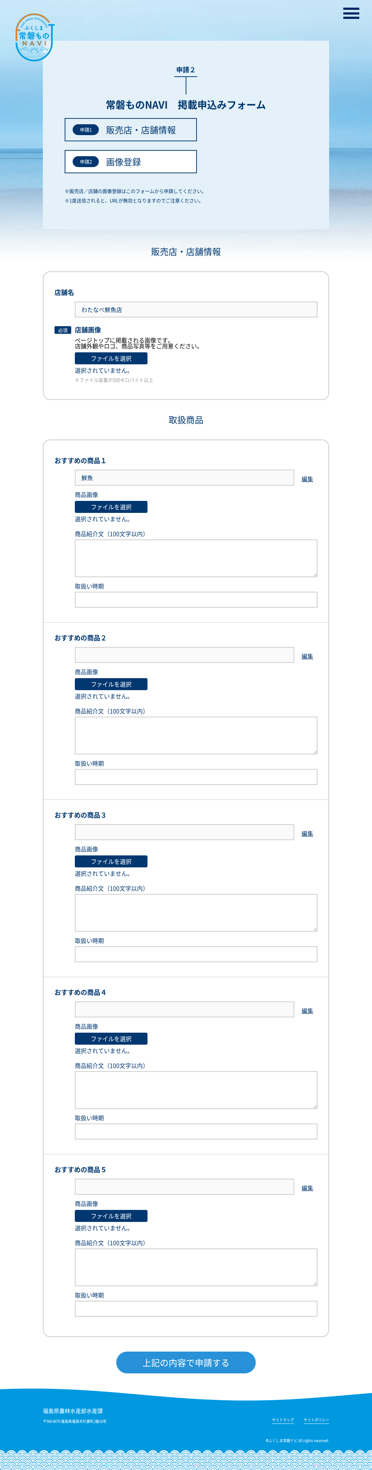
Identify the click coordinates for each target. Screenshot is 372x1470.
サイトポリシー (316, 1420)
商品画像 (86, 494)
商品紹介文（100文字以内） (112, 533)
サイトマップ (283, 1420)
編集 (307, 479)
